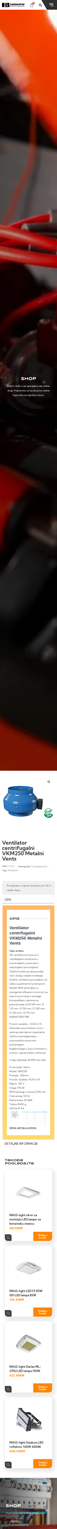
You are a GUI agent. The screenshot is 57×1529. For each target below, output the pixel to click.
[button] (49, 782)
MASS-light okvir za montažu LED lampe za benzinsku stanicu (25, 1219)
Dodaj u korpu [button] (42, 1236)
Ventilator (12, 870)
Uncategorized (39, 866)
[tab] (28, 900)
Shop (13, 1506)
